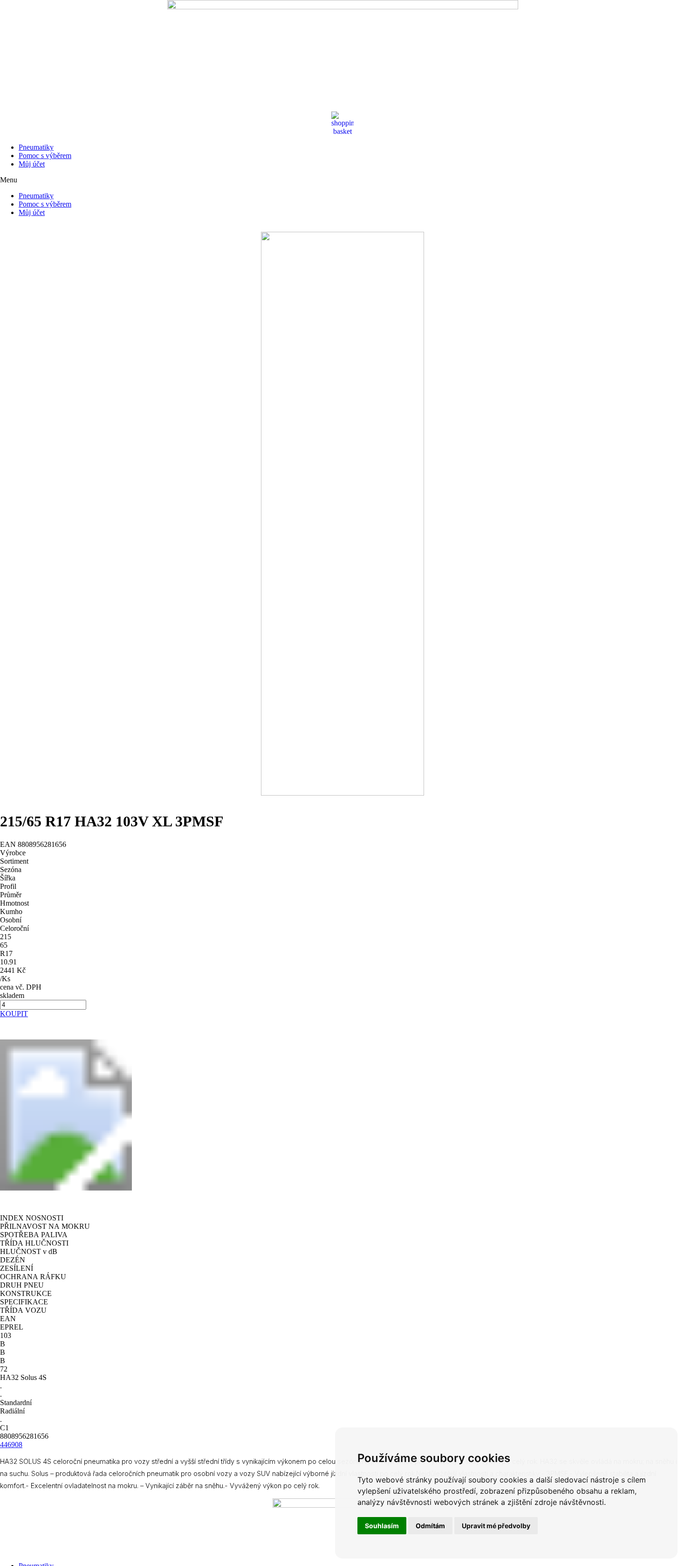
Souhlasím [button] (382, 1526)
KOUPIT (14, 1014)
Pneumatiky (36, 147)
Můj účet (32, 164)
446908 (11, 1444)
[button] (342, 180)
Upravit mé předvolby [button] (496, 1526)
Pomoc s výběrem (45, 155)
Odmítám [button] (430, 1526)
